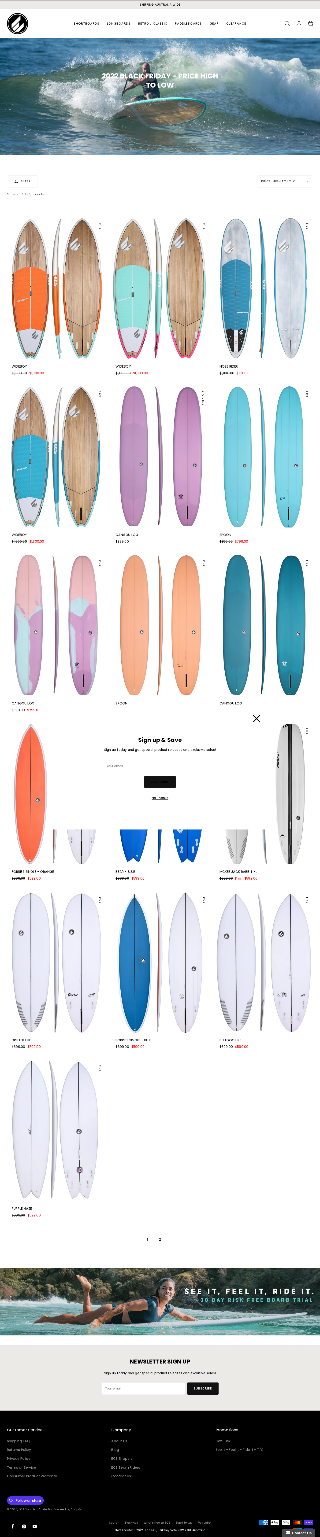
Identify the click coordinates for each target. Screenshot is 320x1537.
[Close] (256, 717)
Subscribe (160, 782)
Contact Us (301, 1533)
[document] (160, 768)
